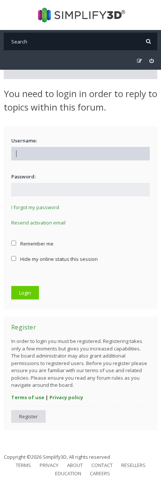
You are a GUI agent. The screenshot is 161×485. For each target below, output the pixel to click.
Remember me (36, 243)
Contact (102, 465)
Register (28, 416)
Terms (23, 465)
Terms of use (27, 397)
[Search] (148, 41)
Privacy (49, 465)
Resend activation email (38, 222)
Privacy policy (66, 397)
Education (68, 473)
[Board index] (80, 14)
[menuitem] (151, 61)
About (75, 465)
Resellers (133, 465)
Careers (100, 473)
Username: (24, 140)
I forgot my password (35, 207)
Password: (23, 176)
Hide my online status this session (58, 259)
